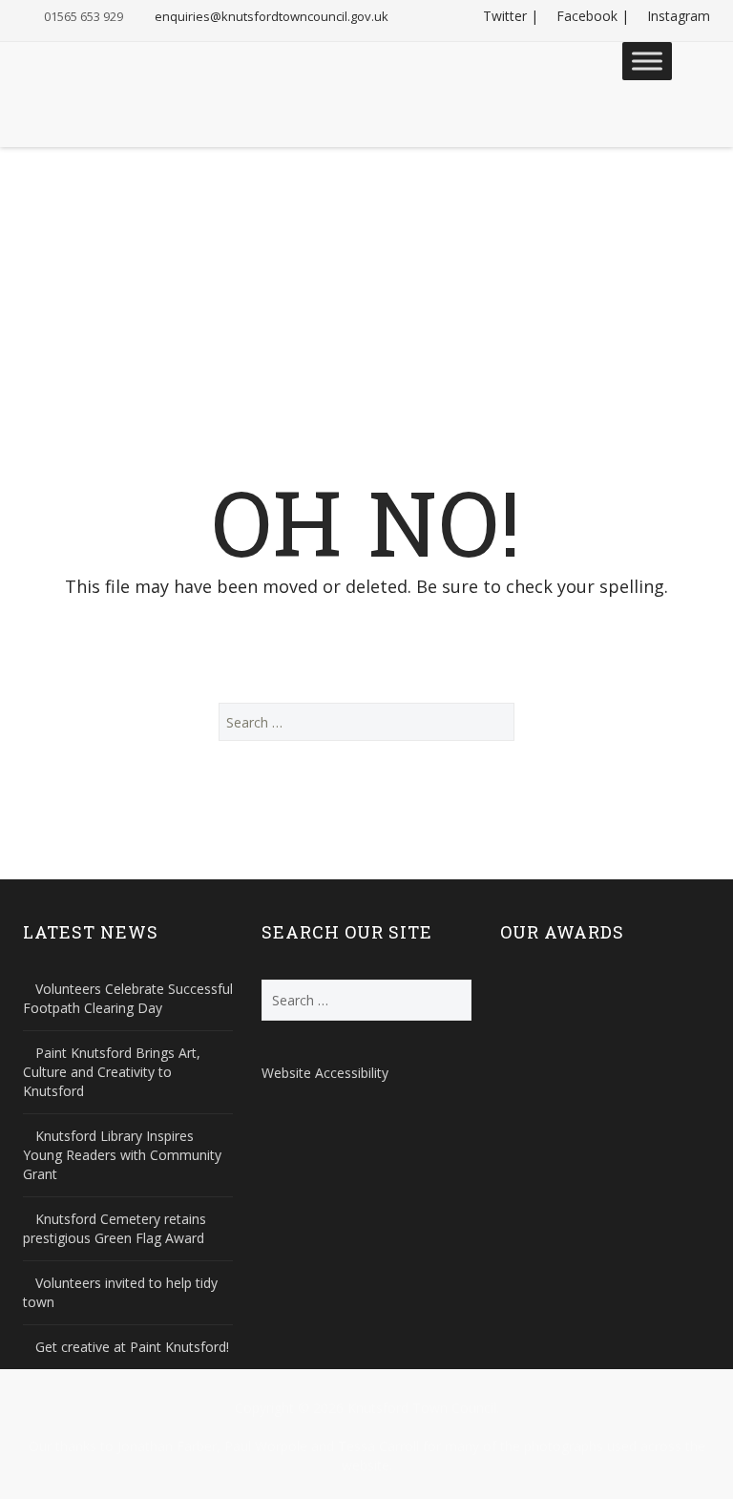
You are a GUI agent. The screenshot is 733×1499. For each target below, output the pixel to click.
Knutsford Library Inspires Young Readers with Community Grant (122, 1155)
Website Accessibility (325, 1073)
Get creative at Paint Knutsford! (132, 1347)
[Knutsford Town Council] (110, 80)
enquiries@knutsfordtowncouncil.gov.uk (271, 16)
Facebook (587, 16)
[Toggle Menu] (647, 61)
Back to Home (367, 644)
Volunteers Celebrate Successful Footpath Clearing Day (128, 998)
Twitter (505, 16)
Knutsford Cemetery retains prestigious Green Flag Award (114, 1228)
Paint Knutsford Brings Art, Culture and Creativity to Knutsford (111, 1072)
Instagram (678, 16)
